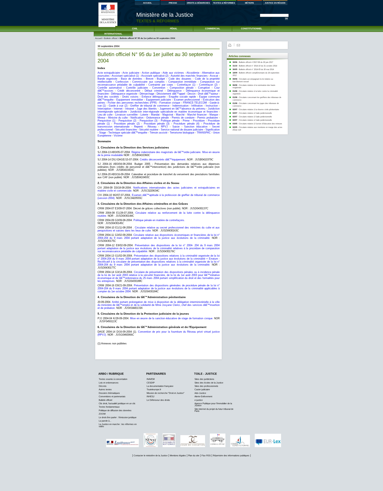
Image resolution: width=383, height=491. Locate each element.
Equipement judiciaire (158, 99)
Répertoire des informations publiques (231, 455)
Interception (104, 108)
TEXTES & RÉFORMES (224, 3)
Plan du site (193, 455)
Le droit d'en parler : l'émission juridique (117, 417)
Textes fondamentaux (109, 407)
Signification (212, 129)
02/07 (256, 110)
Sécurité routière (148, 129)
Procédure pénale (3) (157, 123)
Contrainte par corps (160, 84)
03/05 (257, 124)
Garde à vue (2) (118, 105)
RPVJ (164, 126)
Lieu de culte (105, 114)
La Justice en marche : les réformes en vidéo (118, 425)
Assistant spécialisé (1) (125, 75)
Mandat (155, 114)
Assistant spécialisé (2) (154, 75)
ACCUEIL (147, 3)
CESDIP (151, 382)
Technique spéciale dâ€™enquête (127, 132)
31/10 (255, 66)
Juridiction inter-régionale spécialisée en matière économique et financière (174, 111)
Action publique (151, 72)
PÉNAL (173, 28)
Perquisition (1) (107, 120)
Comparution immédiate (182, 81)
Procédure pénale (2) (127, 123)
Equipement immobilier (129, 99)
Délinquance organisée (124, 93)
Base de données (131, 78)
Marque (213, 114)
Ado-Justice (200, 393)
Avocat (214, 75)
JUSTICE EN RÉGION (275, 3)
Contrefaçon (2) (209, 84)
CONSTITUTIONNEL (251, 28)
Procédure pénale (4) (186, 123)
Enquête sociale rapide (182, 96)
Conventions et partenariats (112, 396)
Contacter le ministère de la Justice (151, 455)
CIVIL (135, 28)
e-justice (198, 400)
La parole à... (105, 421)
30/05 (253, 69)
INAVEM (151, 379)
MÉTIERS (249, 3)
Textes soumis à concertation (113, 379)
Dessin (191, 93)
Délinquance (174, 90)
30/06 (253, 62)
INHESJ (150, 396)
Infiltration (197, 105)
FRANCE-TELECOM (195, 102)
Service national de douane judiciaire (182, 129)
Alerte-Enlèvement (203, 396)
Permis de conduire (183, 117)
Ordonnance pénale (157, 117)
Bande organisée (107, 78)
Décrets (103, 386)
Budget (161, 78)
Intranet (129, 108)
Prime (186, 120)
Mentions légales (178, 455)
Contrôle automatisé (111, 87)
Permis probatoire (207, 117)
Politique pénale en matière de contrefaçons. (159, 220)
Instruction (212, 105)
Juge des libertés (147, 108)
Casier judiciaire (202, 389)
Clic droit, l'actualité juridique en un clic (117, 403)
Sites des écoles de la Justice (208, 382)
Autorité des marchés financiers (189, 75)
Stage (102, 132)
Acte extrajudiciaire (109, 72)
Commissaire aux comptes (148, 81)
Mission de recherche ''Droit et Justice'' (165, 393)
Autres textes (105, 389)
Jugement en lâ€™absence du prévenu (182, 108)
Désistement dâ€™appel (171, 93)
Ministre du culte (118, 117)
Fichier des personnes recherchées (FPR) (132, 102)
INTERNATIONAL (113, 34)
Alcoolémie (193, 72)
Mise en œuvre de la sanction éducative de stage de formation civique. (171, 318)
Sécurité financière (126, 129)
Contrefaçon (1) (187, 84)
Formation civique (169, 102)
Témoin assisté (158, 132)
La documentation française (160, 386)
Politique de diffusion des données (115, 410)
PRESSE (173, 3)
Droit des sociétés (108, 96)
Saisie (176, 126)
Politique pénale (170, 120)
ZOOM (102, 414)
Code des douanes (180, 78)
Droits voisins (130, 96)
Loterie (144, 114)
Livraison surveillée (126, 114)
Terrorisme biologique (182, 132)
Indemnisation (180, 105)
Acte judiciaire (130, 72)
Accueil (98, 38)
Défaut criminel (154, 90)
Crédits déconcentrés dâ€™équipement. (163, 159)
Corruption (204, 87)
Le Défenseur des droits (158, 400)
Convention (158, 87)
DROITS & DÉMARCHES (198, 3)
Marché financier (197, 114)
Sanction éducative (195, 126)
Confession (121, 81)
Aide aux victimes (173, 72)
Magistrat (167, 114)
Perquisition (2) (127, 120)
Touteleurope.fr (154, 389)
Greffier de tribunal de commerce (149, 105)
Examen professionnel (187, 99)
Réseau (152, 126)
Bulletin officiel (110, 38)
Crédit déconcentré (128, 90)
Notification (136, 117)
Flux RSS (206, 455)
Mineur (101, 117)
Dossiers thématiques (109, 393)
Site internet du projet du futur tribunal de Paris (213, 410)
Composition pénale (181, 87)
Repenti (138, 126)
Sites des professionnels (206, 386)
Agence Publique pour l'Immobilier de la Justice (213, 404)
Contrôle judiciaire (137, 87)
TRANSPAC (204, 132)
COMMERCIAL (212, 28)
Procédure (199, 120)
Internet (118, 108)
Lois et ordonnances (108, 382)
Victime (118, 135)
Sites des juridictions (204, 379)
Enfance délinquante (154, 96)
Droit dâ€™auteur (208, 93)
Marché (180, 114)
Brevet (149, 78)
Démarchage (147, 93)
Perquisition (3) (148, 120)
